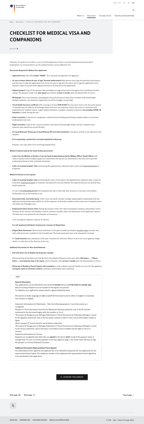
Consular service (105, 16)
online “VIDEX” (40, 76)
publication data (25, 420)
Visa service (91, 16)
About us (80, 16)
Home (12, 22)
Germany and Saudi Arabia (124, 16)
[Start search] (132, 9)
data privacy (13, 420)
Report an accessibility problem (59, 420)
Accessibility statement (40, 420)
